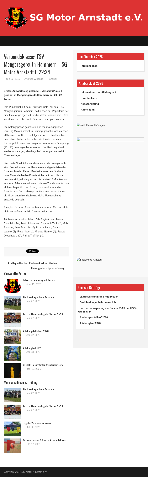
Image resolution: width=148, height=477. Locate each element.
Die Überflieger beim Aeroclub (38, 297)
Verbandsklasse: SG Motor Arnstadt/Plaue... (45, 440)
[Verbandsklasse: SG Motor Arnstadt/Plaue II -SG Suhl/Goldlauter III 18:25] (12, 445)
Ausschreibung (90, 103)
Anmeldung (88, 109)
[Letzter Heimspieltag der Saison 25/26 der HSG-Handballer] (12, 320)
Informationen (89, 65)
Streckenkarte (89, 98)
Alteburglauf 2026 (32, 348)
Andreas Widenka (33, 79)
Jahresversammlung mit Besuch (39, 280)
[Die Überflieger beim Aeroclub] (12, 303)
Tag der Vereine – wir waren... (38, 423)
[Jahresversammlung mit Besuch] (12, 286)
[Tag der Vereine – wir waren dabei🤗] (12, 429)
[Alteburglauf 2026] (12, 353)
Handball (52, 79)
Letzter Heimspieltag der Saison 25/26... (44, 314)
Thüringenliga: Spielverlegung (48, 268)
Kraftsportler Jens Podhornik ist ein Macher (32, 263)
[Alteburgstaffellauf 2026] (12, 336)
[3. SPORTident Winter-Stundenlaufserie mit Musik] (12, 370)
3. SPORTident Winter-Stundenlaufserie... (44, 365)
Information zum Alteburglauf (98, 92)
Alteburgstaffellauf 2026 (36, 331)
